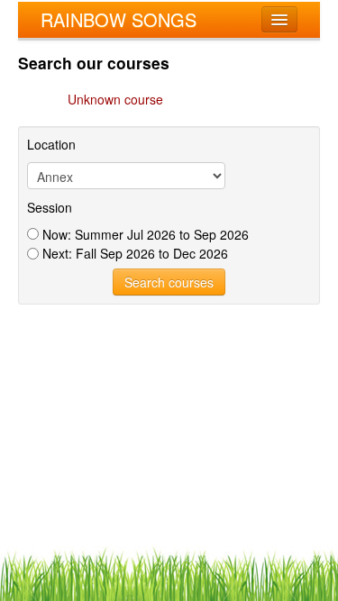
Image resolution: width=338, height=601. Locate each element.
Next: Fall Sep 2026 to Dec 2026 (133, 253)
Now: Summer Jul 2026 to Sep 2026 (144, 234)
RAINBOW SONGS (118, 19)
